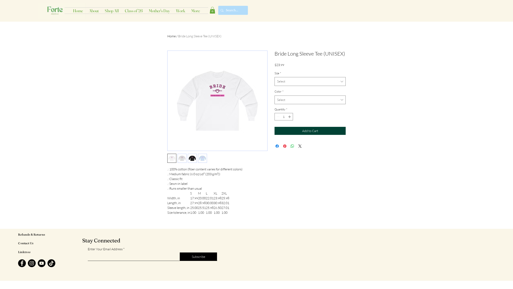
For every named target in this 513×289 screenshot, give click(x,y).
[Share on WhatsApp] (292, 146)
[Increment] (289, 116)
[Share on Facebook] (277, 146)
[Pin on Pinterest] (284, 146)
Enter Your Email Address (105, 249)
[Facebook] (22, 263)
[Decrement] (277, 116)
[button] (212, 10)
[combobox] (310, 81)
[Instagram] (32, 263)
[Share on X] (300, 146)
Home (171, 36)
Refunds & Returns (31, 234)
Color (279, 91)
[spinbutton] (283, 116)
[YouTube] (41, 263)
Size (278, 73)
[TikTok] (51, 263)
